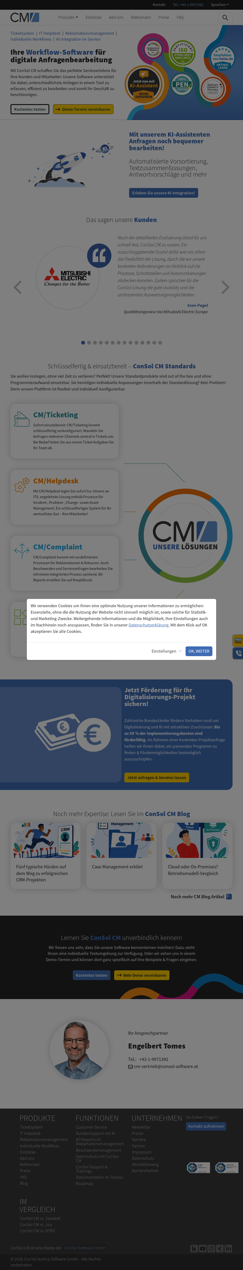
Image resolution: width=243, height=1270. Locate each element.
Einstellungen (164, 651)
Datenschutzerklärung (148, 625)
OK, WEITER (199, 651)
